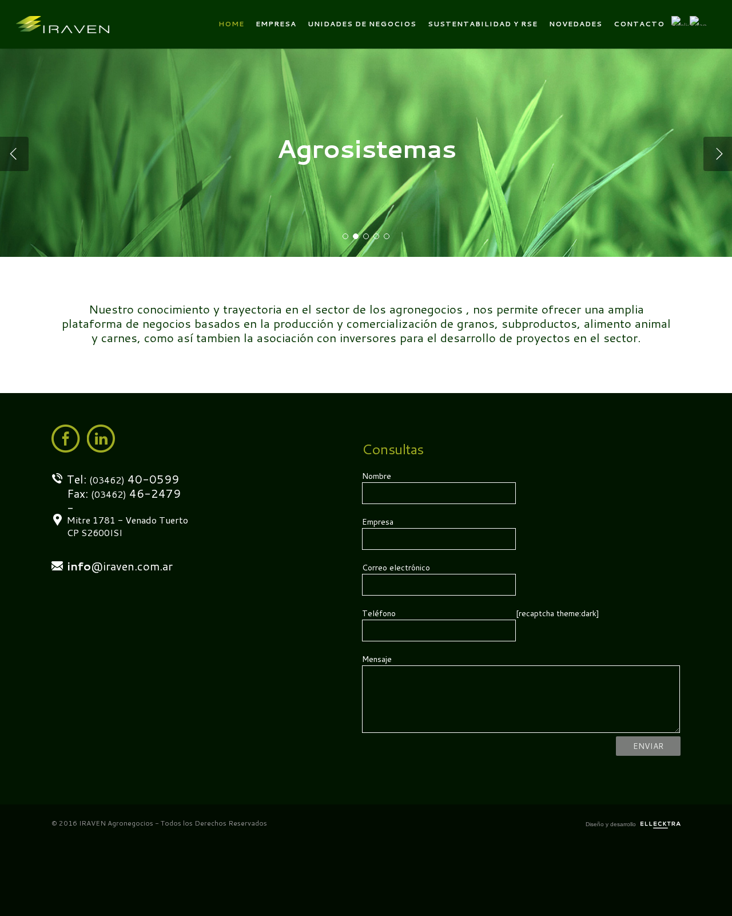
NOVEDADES (575, 24)
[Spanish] (698, 24)
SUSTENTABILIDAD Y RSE (483, 24)
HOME (231, 24)
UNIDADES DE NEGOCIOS (362, 24)
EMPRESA (276, 24)
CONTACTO (639, 24)
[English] (680, 24)
